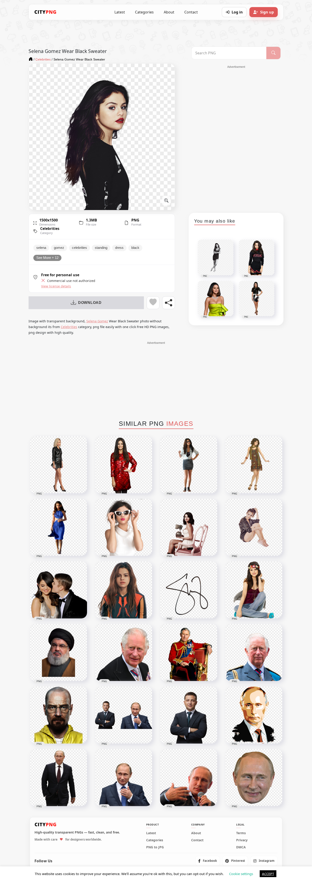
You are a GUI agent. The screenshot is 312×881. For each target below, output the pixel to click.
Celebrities (49, 228)
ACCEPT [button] (268, 873)
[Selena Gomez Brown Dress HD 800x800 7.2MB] (253, 464)
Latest (119, 12)
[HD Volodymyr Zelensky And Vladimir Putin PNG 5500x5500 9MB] (123, 715)
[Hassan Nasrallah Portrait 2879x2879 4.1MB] (58, 652)
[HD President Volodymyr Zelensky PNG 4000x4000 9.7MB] (188, 715)
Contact (191, 12)
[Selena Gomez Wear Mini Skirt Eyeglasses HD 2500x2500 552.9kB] (188, 464)
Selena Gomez (97, 321)
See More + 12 (47, 258)
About (169, 12)
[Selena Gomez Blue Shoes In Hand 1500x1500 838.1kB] (58, 527)
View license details (56, 286)
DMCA (241, 847)
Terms (241, 833)
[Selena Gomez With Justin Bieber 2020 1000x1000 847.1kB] (58, 589)
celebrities (79, 248)
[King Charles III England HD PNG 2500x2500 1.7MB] (253, 652)
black (135, 248)
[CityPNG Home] (45, 12)
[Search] (273, 53)
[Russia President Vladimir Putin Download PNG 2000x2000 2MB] (123, 777)
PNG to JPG (155, 847)
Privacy (242, 840)
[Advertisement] (236, 137)
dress (119, 248)
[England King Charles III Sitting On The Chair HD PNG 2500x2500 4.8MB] (188, 652)
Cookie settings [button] (241, 873)
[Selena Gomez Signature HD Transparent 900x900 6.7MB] (188, 589)
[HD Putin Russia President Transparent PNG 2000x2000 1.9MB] (58, 777)
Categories (144, 12)
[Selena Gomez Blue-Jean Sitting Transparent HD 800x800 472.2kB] (253, 589)
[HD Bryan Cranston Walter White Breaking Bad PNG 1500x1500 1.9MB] (58, 715)
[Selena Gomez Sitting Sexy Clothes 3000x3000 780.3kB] (253, 527)
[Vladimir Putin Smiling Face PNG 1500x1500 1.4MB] (253, 777)
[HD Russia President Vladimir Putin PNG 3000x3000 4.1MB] (188, 777)
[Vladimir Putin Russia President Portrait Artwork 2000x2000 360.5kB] (253, 715)
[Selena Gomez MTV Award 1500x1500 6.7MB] (188, 527)
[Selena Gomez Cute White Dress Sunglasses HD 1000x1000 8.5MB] (123, 527)
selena (41, 248)
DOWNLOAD (90, 303)
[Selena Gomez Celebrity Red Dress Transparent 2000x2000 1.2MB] (123, 464)
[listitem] (207, 861)
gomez (59, 248)
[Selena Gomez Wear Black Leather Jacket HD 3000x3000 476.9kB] (58, 464)
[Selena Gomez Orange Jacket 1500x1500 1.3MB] (123, 589)
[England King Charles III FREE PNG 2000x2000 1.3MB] (123, 652)
